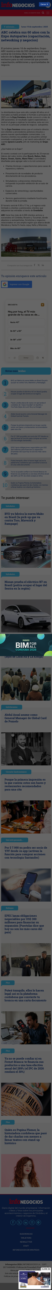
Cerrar (43, 4)
